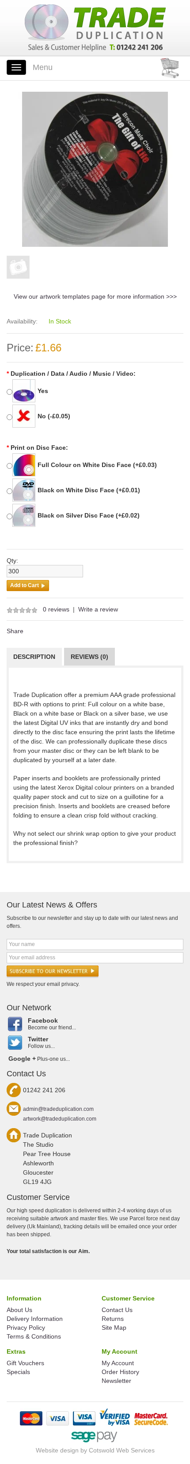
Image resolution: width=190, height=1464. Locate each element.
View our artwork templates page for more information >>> (95, 296)
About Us (19, 1309)
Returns (113, 1318)
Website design (57, 1450)
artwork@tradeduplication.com (59, 1119)
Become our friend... (52, 1024)
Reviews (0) (89, 656)
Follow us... (41, 1042)
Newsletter (116, 1380)
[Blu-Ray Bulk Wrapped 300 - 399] (95, 168)
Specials (18, 1371)
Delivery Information (35, 1318)
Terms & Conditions (34, 1336)
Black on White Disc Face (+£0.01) (89, 490)
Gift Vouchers (25, 1363)
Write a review (98, 609)
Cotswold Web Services (122, 1450)
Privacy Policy (26, 1327)
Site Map (114, 1327)
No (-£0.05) (54, 416)
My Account (118, 1363)
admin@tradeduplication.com (58, 1109)
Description (34, 656)
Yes (43, 390)
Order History (120, 1371)
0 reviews (56, 609)
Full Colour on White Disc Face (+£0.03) (97, 464)
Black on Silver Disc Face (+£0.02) (89, 515)
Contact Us (117, 1309)
